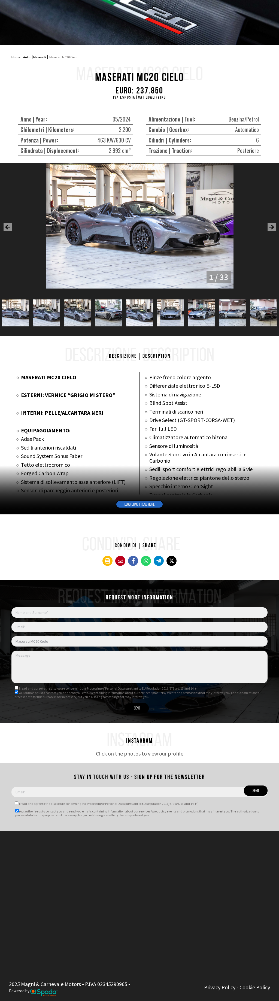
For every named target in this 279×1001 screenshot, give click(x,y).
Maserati (39, 57)
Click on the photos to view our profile (139, 753)
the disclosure (55, 688)
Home (15, 57)
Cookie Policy (254, 987)
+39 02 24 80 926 (132, 865)
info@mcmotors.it (141, 880)
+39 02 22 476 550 (134, 859)
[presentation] (8, 227)
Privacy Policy (219, 987)
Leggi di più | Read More (139, 505)
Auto (27, 57)
